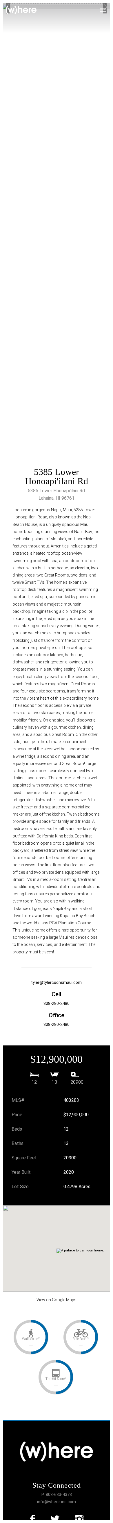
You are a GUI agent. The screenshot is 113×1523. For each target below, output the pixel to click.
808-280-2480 (56, 1003)
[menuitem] (106, 7)
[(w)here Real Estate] (21, 10)
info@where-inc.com (56, 1501)
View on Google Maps (56, 1299)
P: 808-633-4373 (56, 1494)
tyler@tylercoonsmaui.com (56, 982)
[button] (60, 1243)
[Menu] (106, 7)
